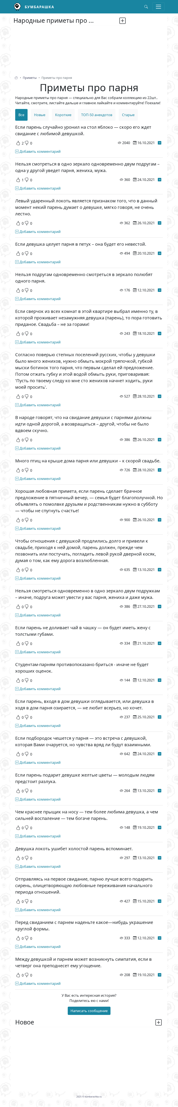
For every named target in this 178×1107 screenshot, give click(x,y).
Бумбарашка (39, 7)
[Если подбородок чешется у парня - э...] (159, 753)
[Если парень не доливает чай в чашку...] (159, 643)
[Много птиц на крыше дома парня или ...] (159, 470)
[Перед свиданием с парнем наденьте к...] (159, 938)
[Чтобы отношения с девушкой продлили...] (159, 569)
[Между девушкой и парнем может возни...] (159, 974)
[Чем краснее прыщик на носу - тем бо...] (159, 827)
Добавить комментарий (40, 151)
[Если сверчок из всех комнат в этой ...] (159, 333)
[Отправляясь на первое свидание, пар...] (159, 901)
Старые (128, 114)
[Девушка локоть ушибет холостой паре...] (159, 857)
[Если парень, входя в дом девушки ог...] (159, 717)
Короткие (63, 114)
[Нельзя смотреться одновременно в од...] (159, 606)
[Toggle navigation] (158, 6)
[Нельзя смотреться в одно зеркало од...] (159, 179)
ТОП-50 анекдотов (96, 114)
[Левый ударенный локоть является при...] (159, 223)
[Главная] (19, 7)
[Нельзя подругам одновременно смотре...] (159, 290)
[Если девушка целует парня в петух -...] (159, 253)
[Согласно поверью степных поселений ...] (159, 396)
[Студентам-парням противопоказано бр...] (159, 680)
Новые (39, 114)
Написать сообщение (89, 1010)
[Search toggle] (146, 7)
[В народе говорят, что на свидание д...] (159, 439)
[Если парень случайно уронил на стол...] (159, 142)
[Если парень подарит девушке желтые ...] (159, 790)
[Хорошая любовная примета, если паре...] (159, 519)
